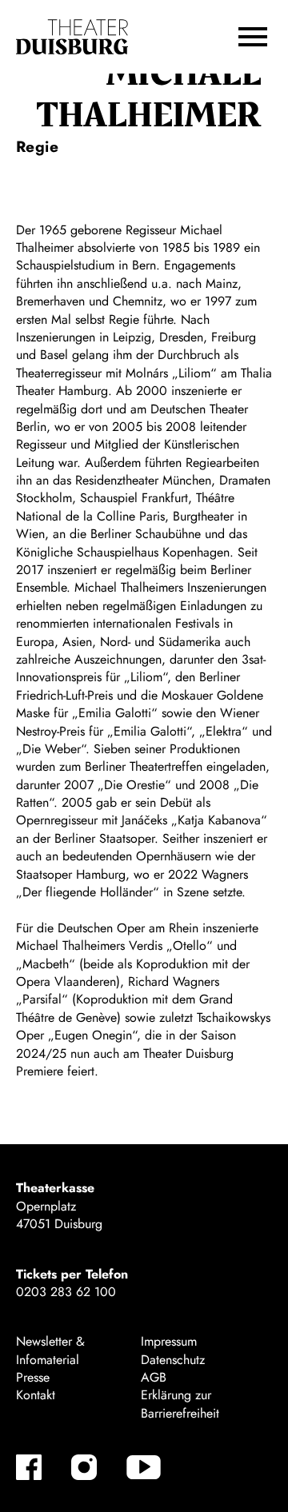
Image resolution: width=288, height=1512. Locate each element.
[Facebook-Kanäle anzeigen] (29, 1467)
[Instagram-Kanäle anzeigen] (84, 1467)
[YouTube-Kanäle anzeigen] (143, 1467)
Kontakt (35, 1395)
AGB (153, 1377)
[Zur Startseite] (72, 37)
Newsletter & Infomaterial (50, 1350)
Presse (33, 1377)
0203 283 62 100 (66, 1292)
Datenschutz (173, 1359)
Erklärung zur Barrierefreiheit (180, 1404)
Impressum (169, 1341)
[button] (253, 37)
